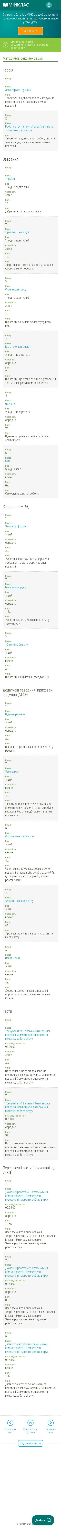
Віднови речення (15, 714)
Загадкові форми (15, 526)
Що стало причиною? (18, 346)
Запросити (30, 31)
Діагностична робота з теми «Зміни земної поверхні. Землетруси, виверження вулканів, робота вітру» (26, 1347)
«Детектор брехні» (16, 644)
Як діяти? (10, 404)
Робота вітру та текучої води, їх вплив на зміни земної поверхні (29, 128)
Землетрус (12, 771)
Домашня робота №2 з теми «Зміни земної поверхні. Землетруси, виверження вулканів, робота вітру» (26, 1271)
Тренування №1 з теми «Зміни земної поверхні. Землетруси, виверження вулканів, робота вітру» (27, 1034)
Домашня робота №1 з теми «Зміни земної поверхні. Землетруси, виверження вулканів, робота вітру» (26, 1195)
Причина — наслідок (17, 232)
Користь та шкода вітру (19, 901)
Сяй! (7, 461)
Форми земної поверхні (19, 836)
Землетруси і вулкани (18, 90)
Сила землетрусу (15, 289)
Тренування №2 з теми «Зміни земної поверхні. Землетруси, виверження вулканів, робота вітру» (27, 1107)
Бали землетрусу (15, 587)
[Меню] (56, 5)
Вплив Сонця (12, 958)
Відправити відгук (30, 1443)
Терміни (10, 179)
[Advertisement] (30, 1474)
